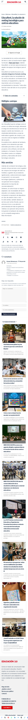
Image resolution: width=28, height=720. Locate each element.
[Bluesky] (21, 242)
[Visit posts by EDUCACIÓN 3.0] (3, 232)
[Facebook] (3, 237)
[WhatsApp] (16, 242)
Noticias (8, 14)
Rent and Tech (14, 63)
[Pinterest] (21, 237)
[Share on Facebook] (1, 717)
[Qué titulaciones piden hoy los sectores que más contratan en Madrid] (14, 333)
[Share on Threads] (21, 717)
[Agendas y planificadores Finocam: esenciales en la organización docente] (14, 591)
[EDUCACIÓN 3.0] (14, 1)
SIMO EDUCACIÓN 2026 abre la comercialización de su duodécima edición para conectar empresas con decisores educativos (14, 486)
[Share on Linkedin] (14, 717)
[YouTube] (12, 237)
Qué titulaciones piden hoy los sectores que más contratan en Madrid (13, 347)
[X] (8, 237)
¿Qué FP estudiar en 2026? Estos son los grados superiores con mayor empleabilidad (14, 641)
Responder (22, 261)
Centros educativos (16, 225)
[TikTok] (3, 242)
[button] (3, 1)
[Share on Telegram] (18, 717)
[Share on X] (5, 717)
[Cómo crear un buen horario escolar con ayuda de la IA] (14, 402)
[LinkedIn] (8, 242)
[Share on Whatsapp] (11, 717)
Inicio (3, 14)
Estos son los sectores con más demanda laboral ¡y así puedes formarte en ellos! (13, 381)
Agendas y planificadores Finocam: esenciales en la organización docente (11, 605)
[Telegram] (12, 242)
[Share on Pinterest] (8, 717)
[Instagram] (16, 237)
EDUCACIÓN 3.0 (6, 29)
